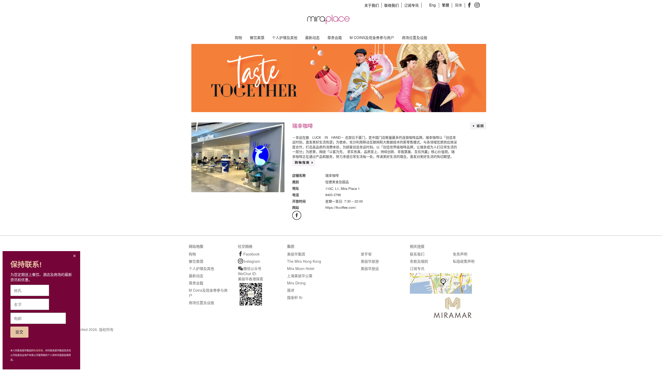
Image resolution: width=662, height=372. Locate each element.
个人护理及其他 (284, 37)
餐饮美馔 (257, 37)
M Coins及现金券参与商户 (372, 37)
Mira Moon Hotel (300, 268)
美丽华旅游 (370, 261)
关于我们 (371, 5)
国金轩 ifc (295, 297)
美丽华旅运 (370, 268)
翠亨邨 (366, 254)
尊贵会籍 (334, 37)
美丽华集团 (296, 254)
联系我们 (417, 254)
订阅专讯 (411, 5)
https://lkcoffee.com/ (340, 207)
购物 (238, 37)
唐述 (290, 290)
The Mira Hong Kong (304, 261)
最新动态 (312, 37)
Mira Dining (296, 282)
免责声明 (460, 254)
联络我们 (391, 5)
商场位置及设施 (414, 37)
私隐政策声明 (464, 261)
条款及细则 (419, 261)
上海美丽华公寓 (299, 275)
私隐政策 (38, 350)
